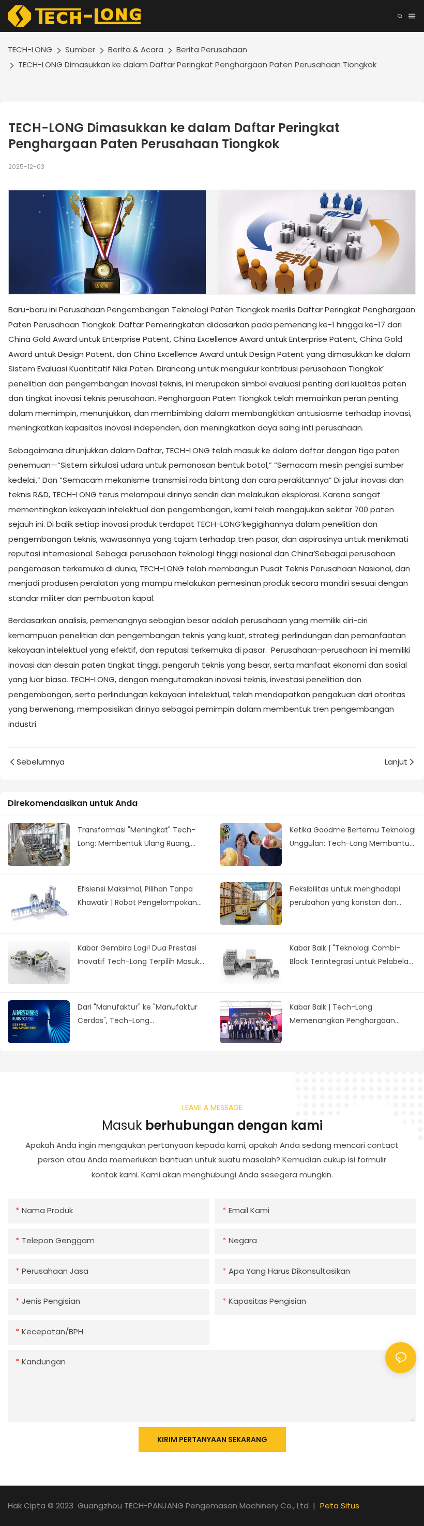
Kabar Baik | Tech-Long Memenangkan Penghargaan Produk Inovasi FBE (342, 1015)
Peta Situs (339, 1505)
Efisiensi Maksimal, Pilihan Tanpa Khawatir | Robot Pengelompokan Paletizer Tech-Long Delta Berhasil (139, 897)
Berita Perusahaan (211, 49)
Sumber (80, 49)
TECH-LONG (30, 49)
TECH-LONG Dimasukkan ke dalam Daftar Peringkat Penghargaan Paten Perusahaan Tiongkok (197, 64)
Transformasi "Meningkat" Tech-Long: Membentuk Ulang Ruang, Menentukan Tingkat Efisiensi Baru (139, 838)
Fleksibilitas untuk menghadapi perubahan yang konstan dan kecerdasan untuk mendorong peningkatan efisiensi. (345, 897)
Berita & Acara (135, 49)
